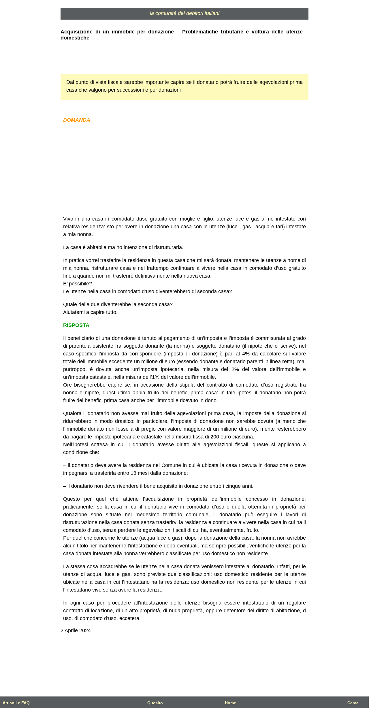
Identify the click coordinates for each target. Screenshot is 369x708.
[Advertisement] (184, 169)
